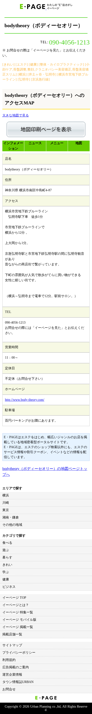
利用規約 (9, 660)
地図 (78, 143)
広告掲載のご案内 (15, 667)
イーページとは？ (15, 605)
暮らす (7, 557)
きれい (7, 565)
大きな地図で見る (15, 115)
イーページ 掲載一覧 (17, 627)
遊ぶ (5, 550)
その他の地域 (12, 525)
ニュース (35, 143)
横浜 (5, 495)
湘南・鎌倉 (10, 517)
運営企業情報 (12, 674)
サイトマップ (12, 645)
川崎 (5, 502)
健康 (5, 579)
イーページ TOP (14, 597)
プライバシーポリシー (18, 652)
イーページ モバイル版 (19, 619)
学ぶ (5, 572)
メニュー (56, 143)
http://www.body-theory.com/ (24, 400)
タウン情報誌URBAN (17, 682)
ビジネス (9, 587)
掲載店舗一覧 (12, 634)
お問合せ (9, 689)
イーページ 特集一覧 (17, 612)
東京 (5, 510)
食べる (7, 542)
